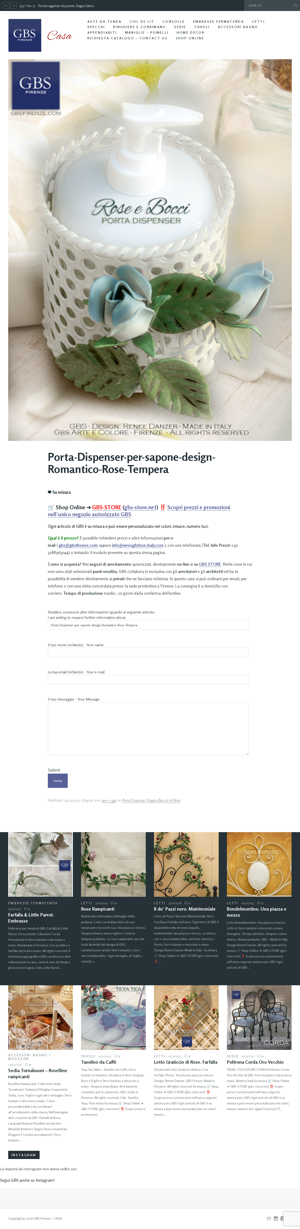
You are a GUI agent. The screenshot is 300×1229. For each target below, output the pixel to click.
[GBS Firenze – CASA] (43, 35)
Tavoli (202, 27)
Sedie (180, 27)
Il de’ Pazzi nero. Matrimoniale (185, 909)
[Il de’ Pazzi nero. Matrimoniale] (186, 864)
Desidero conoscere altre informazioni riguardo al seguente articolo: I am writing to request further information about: (101, 615)
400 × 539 (109, 800)
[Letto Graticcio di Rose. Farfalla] (186, 1017)
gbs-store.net (140, 507)
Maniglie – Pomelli (147, 32)
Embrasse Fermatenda (218, 21)
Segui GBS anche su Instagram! (27, 1180)
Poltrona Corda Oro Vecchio (255, 1062)
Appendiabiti (102, 32)
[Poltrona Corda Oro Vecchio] (259, 1017)
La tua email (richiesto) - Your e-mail (76, 672)
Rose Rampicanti (97, 909)
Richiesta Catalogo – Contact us (127, 38)
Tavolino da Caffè (98, 1062)
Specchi (96, 27)
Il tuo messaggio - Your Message (74, 699)
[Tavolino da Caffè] (113, 1017)
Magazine (19, 1059)
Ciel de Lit (142, 21)
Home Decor (191, 32)
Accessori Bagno (238, 27)
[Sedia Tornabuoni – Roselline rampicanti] (40, 1017)
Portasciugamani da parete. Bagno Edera (66, 6)
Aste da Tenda (104, 21)
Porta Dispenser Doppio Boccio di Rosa (151, 800)
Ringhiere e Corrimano (139, 27)
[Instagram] (276, 1218)
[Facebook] (283, 1218)
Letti (258, 21)
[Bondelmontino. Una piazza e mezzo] (259, 864)
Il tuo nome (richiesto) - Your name (76, 645)
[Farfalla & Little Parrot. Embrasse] (40, 864)
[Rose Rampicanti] (113, 864)
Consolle (174, 21)
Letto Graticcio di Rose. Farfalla (185, 1062)
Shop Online (190, 38)
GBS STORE (210, 564)
